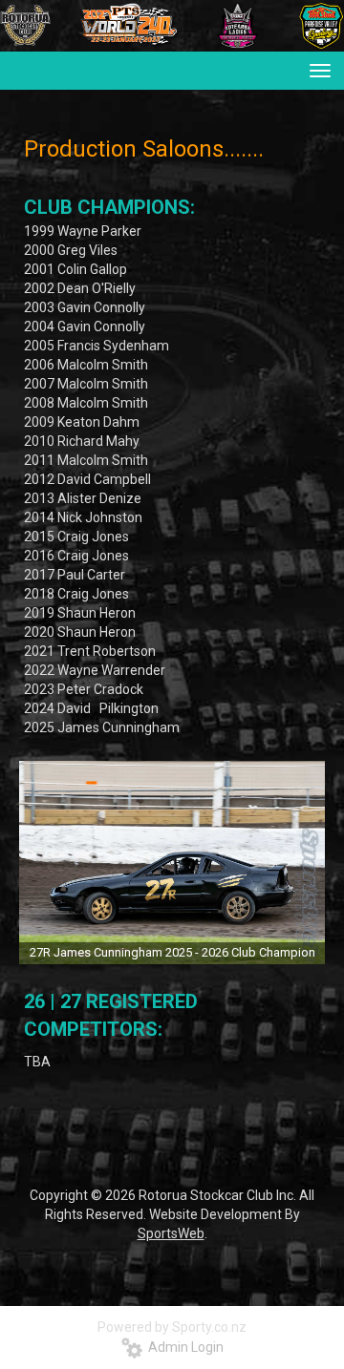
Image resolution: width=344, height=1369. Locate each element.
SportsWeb (171, 1233)
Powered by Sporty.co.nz (172, 1327)
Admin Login (183, 1347)
